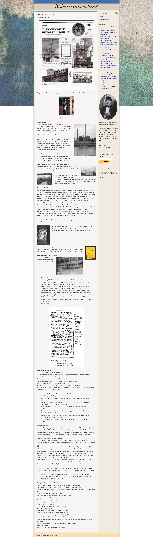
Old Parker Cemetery (105, 67)
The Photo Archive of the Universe (109, 90)
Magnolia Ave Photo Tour (106, 55)
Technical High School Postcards (108, 86)
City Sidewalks (104, 34)
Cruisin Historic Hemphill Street (108, 36)
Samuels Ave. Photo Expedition (108, 76)
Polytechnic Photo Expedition (107, 73)
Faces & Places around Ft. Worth (108, 44)
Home (37, 1)
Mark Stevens (48, 534)
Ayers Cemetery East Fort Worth (108, 32)
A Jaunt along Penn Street (106, 28)
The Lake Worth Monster (106, 88)
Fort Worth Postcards (105, 50)
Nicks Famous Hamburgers (107, 61)
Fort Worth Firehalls (105, 48)
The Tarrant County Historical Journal (49, 535)
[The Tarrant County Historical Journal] (76, 6)
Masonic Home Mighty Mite (107, 57)
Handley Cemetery (105, 51)
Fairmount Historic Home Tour (108, 46)
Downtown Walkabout (106, 40)
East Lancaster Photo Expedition (108, 42)
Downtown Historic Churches (107, 38)
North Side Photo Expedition (107, 63)
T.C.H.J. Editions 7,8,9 (106, 84)
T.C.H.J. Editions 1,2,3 (106, 80)
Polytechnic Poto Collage (106, 74)
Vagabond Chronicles (105, 92)
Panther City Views (105, 71)
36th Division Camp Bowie (107, 26)
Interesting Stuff (104, 53)
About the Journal (44, 1)
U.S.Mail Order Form (56, 1)
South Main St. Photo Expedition (108, 78)
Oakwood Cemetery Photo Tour (108, 65)
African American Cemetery (107, 30)
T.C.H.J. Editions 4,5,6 (106, 82)
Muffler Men (103, 59)
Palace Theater (104, 69)
